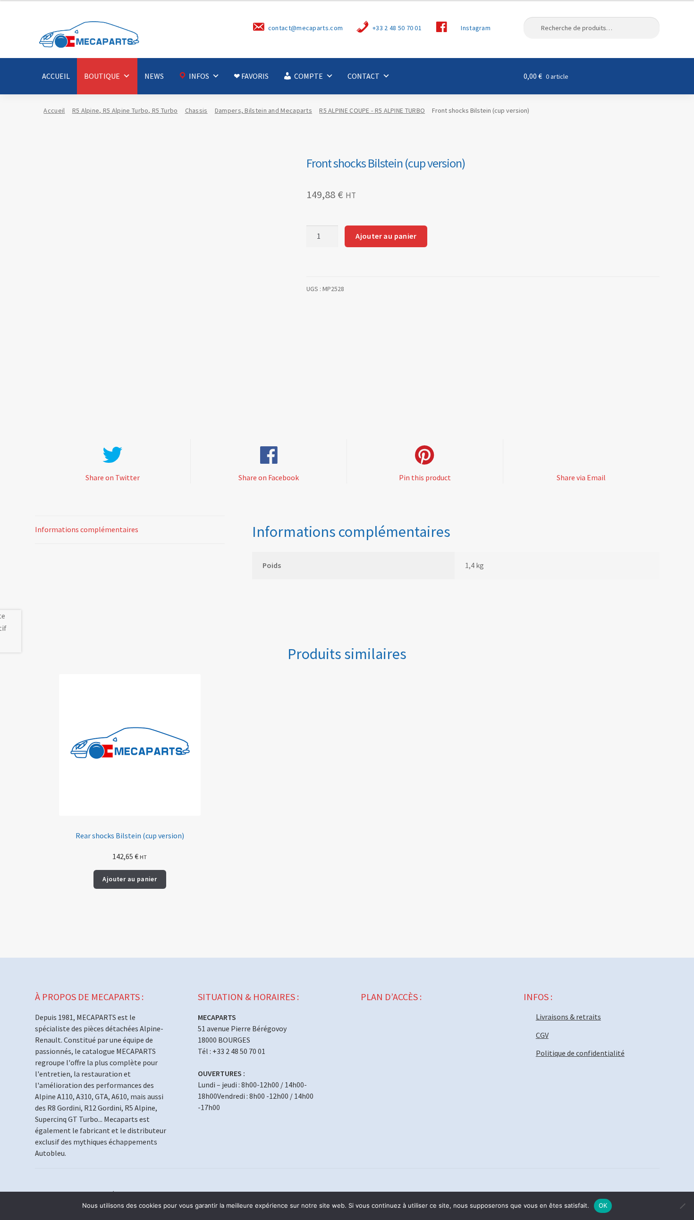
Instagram (476, 28)
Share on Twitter (112, 477)
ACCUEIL (56, 76)
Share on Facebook (268, 477)
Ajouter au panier (385, 236)
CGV (542, 1035)
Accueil (54, 110)
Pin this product (425, 477)
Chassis (196, 110)
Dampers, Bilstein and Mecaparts (263, 110)
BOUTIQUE (102, 76)
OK (603, 1205)
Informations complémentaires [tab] (86, 529)
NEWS (154, 76)
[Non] (682, 1206)
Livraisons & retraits (568, 1016)
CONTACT (363, 76)
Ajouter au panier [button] (129, 879)
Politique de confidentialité (580, 1053)
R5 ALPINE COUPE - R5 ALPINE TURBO (372, 110)
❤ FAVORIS (251, 76)
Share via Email (581, 477)
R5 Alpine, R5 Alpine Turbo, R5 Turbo (125, 110)
